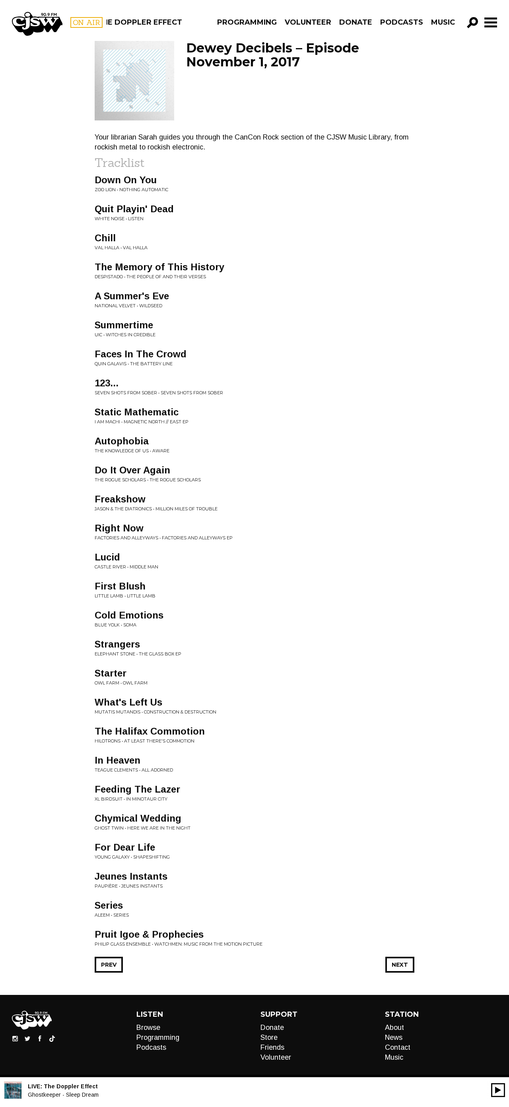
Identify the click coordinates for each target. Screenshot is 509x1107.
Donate (355, 22)
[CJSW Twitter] (27, 1038)
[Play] (498, 1090)
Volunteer (308, 22)
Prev (109, 964)
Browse (148, 1027)
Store (269, 1037)
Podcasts (401, 22)
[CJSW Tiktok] (52, 1038)
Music (443, 22)
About (394, 1027)
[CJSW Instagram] (15, 1038)
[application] (498, 1090)
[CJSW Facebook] (40, 1038)
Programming (247, 22)
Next (400, 964)
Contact (397, 1047)
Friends (272, 1047)
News (393, 1037)
